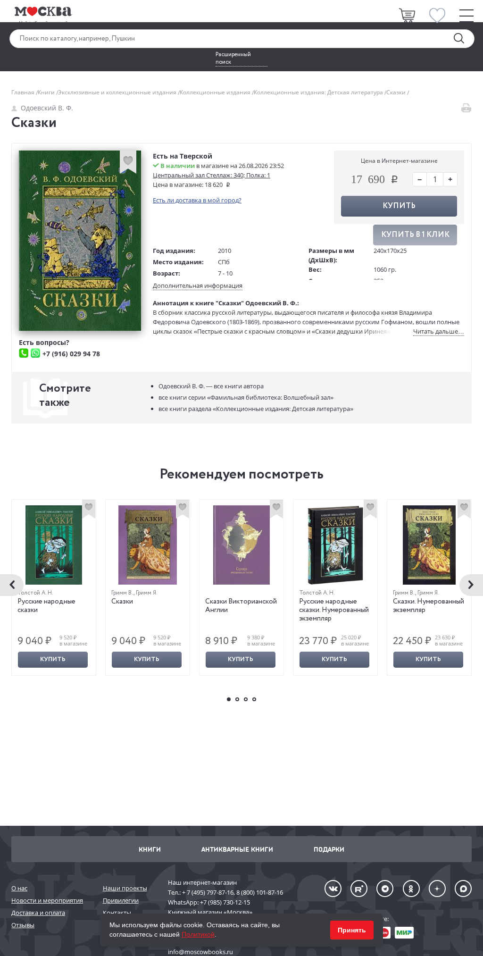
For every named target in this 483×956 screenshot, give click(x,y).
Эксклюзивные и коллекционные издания (118, 92)
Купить (53, 659)
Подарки (329, 849)
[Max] (463, 888)
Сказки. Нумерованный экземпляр (428, 605)
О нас (19, 888)
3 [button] (246, 699)
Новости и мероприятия (47, 900)
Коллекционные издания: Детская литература (319, 92)
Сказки (122, 601)
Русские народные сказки (46, 605)
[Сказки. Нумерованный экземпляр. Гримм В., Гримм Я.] (429, 545)
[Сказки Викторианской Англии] (241, 545)
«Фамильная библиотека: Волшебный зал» (245, 397)
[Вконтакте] (333, 888)
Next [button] (471, 585)
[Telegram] (384, 888)
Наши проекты (125, 888)
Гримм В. (122, 593)
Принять (352, 930)
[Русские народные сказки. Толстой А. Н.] (53, 545)
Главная (23, 92)
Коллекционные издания (216, 92)
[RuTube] (358, 888)
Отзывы (22, 925)
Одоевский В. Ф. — (211, 386)
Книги (47, 92)
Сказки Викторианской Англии (241, 605)
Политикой (198, 934)
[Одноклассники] (411, 888)
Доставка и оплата (38, 912)
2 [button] (237, 699)
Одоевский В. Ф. (47, 107)
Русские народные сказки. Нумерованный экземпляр (334, 610)
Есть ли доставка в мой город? (197, 200)
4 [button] (254, 699)
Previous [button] (12, 585)
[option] (54, 587)
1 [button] (229, 699)
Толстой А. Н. (35, 593)
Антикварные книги (237, 849)
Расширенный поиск (233, 58)
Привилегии (121, 900)
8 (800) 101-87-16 (259, 892)
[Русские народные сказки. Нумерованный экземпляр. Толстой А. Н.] (335, 545)
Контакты (117, 912)
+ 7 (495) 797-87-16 (207, 892)
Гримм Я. (147, 593)
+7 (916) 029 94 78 (71, 353)
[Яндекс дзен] (437, 888)
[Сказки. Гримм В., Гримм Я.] (147, 545)
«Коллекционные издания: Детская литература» (255, 408)
